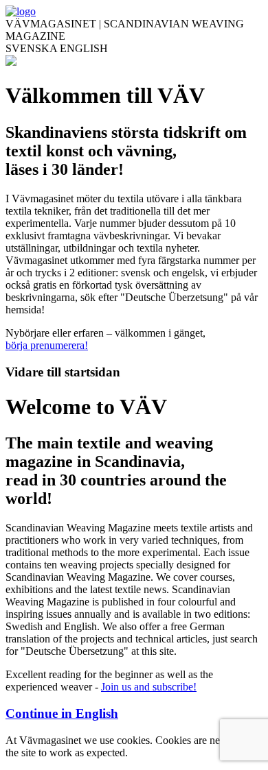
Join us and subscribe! (149, 687)
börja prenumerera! (46, 345)
